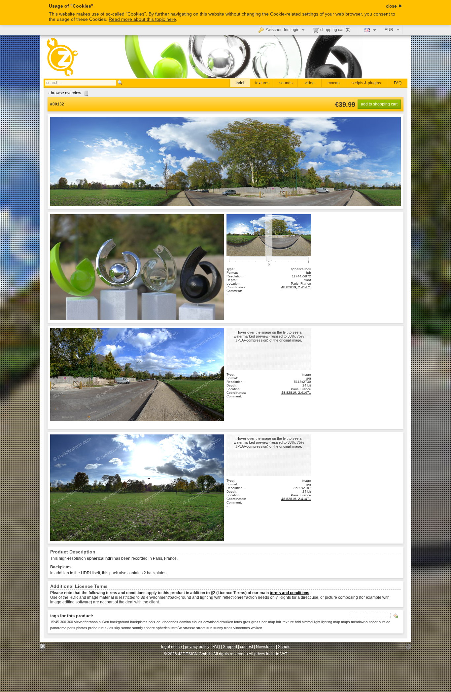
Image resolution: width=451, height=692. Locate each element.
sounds (286, 83)
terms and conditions (289, 592)
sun (209, 628)
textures (262, 83)
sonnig (137, 628)
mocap (334, 83)
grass (255, 622)
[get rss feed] (43, 648)
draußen (226, 622)
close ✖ (394, 6)
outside (384, 622)
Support (230, 646)
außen (104, 622)
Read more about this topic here (142, 19)
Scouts (284, 646)
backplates (139, 622)
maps (345, 622)
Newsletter (265, 646)
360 (63, 622)
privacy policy (197, 646)
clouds (197, 622)
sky (117, 628)
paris (71, 628)
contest (246, 646)
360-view (74, 622)
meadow (357, 622)
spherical (163, 628)
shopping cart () (335, 29)
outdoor (371, 622)
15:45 (54, 622)
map (336, 622)
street (200, 628)
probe (92, 628)
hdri (240, 83)
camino (185, 622)
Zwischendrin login (282, 29)
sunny (218, 628)
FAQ (397, 83)
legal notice (171, 646)
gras (246, 622)
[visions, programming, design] (408, 648)
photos (81, 628)
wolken (256, 628)
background (119, 622)
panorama (58, 628)
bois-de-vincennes (163, 622)
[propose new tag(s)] (395, 615)
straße (176, 628)
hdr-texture (285, 622)
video (310, 83)
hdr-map (268, 622)
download (211, 622)
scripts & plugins (366, 83)
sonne (126, 628)
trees (228, 628)
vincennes (241, 628)
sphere (149, 628)
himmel (307, 622)
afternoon (90, 622)
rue (101, 628)
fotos (238, 622)
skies (109, 628)
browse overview (66, 93)
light (317, 622)
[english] (369, 29)
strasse (189, 628)
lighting (326, 622)
